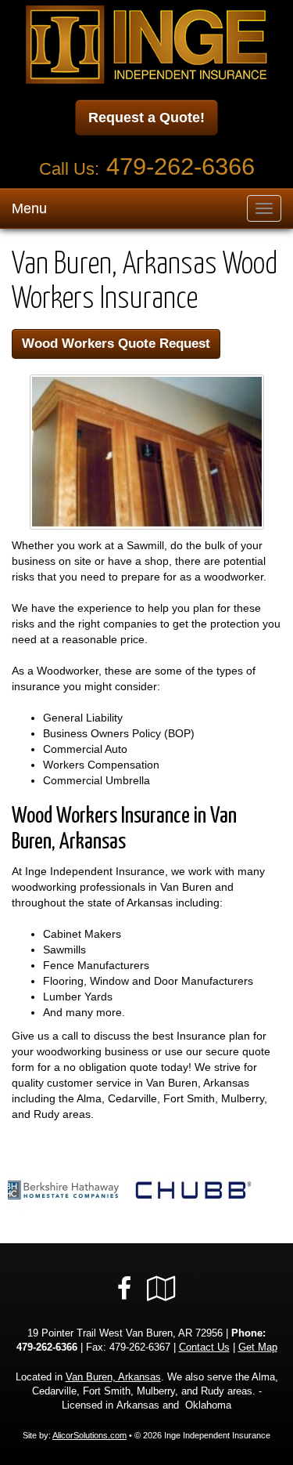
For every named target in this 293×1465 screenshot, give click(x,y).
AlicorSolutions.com (89, 1435)
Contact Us (204, 1347)
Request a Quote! (146, 117)
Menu (29, 208)
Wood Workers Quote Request (116, 343)
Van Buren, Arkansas (113, 1377)
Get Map (257, 1347)
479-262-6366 (180, 166)
